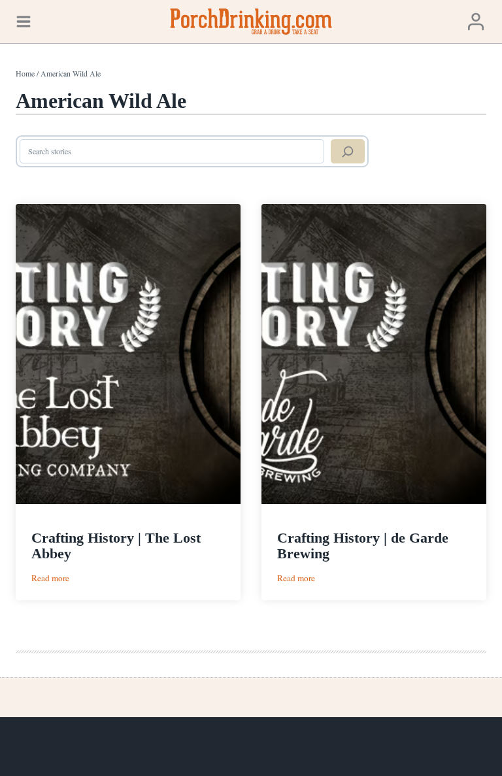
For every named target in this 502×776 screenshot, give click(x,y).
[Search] (348, 151)
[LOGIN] (475, 21)
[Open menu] (23, 21)
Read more (50, 578)
